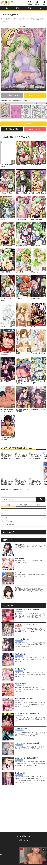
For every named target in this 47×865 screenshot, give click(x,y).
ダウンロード (36, 129)
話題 (8, 505)
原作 (29, 8)
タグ (41, 8)
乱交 (37, 19)
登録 (29, 162)
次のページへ (33, 95)
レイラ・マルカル (23, 19)
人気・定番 (23, 505)
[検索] (40, 499)
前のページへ (13, 95)
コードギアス (5, 19)
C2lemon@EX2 (24, 490)
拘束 (42, 19)
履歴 (38, 505)
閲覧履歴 (30, 4)
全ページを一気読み (24, 124)
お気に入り (37, 4)
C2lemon (4, 22)
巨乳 (32, 19)
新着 (17, 8)
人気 (6, 8)
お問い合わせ (23, 840)
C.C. (13, 19)
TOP (2, 490)
